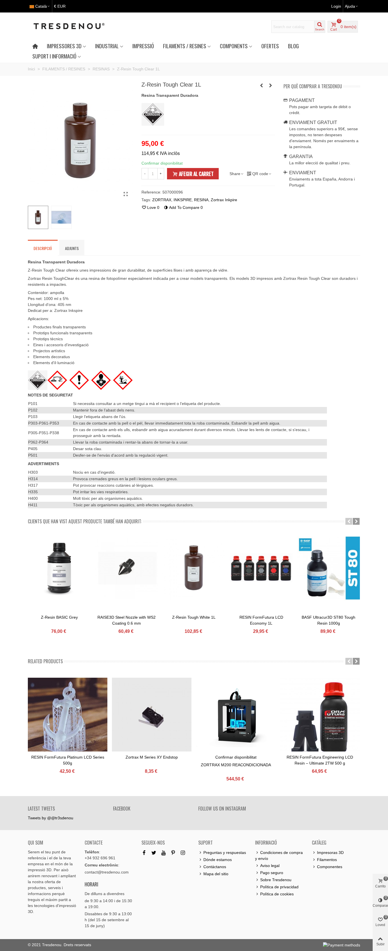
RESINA (201, 200)
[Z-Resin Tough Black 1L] (270, 85)
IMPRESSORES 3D (64, 46)
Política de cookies (277, 894)
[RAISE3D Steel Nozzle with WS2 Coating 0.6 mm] (126, 568)
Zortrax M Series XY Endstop (152, 757)
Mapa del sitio (215, 874)
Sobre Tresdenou (275, 879)
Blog (293, 46)
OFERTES (270, 46)
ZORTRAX (161, 200)
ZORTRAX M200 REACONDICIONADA (236, 765)
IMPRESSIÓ (143, 46)
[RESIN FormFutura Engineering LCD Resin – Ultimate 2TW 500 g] (320, 717)
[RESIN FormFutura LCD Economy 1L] (261, 568)
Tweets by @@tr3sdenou (50, 818)
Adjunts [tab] (72, 248)
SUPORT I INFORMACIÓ (54, 56)
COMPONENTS (234, 46)
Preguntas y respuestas (224, 852)
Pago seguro (271, 872)
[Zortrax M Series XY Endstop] (151, 717)
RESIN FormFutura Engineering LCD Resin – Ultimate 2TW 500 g (320, 760)
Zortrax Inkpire (224, 200)
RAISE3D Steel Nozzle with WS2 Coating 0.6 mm (126, 620)
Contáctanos (214, 866)
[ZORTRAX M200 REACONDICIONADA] (236, 717)
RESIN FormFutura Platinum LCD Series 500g (67, 760)
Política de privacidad (279, 887)
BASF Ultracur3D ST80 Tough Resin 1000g (328, 620)
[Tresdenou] (76, 27)
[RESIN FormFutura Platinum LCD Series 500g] (67, 717)
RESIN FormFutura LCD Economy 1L (261, 620)
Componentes (329, 866)
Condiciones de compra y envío (279, 855)
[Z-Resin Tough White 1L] (193, 568)
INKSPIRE (183, 200)
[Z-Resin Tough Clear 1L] (126, 194)
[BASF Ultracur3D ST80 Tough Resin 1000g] (328, 568)
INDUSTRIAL (107, 46)
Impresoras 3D (330, 852)
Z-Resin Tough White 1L (194, 617)
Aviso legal (269, 865)
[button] (348, 521)
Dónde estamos (217, 859)
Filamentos (327, 859)
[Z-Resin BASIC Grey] (59, 568)
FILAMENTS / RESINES (184, 46)
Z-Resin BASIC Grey (59, 617)
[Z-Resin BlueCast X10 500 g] (261, 85)
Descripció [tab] (43, 248)
